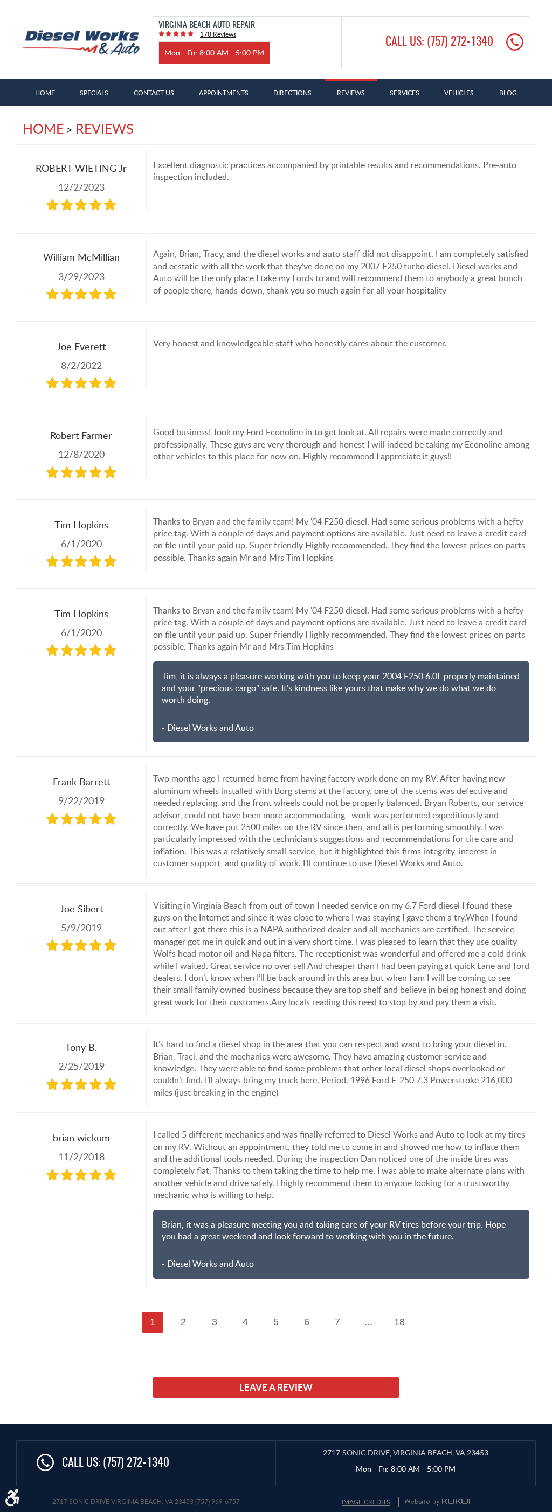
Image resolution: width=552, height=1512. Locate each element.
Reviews (351, 92)
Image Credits (366, 1501)
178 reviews (218, 34)
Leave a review (276, 1387)
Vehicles (459, 92)
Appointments (224, 92)
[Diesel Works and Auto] (81, 42)
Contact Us (154, 92)
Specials (94, 92)
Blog (508, 92)
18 (399, 1321)
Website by (437, 1502)
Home (45, 92)
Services (404, 92)
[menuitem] (45, 92)
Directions (292, 92)
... (368, 1321)
